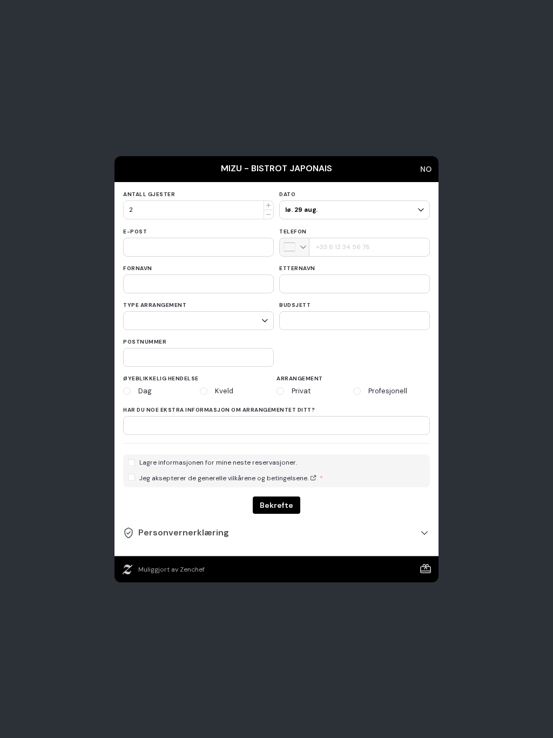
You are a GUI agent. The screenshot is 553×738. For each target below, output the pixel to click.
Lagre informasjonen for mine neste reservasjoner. (218, 463)
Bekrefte (276, 505)
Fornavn (137, 268)
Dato (287, 194)
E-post (135, 231)
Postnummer (144, 341)
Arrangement (299, 378)
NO (425, 169)
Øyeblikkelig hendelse (161, 378)
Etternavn (297, 268)
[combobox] (294, 247)
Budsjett (295, 304)
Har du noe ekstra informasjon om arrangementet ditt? (219, 409)
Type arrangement (154, 304)
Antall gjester (149, 194)
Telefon (293, 231)
